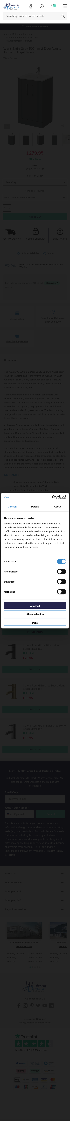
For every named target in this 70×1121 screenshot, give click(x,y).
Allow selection (35, 614)
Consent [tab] (12, 506)
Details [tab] (35, 506)
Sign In (42, 6)
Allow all (35, 605)
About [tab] (57, 506)
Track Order (31, 6)
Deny (35, 622)
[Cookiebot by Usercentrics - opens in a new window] (52, 497)
